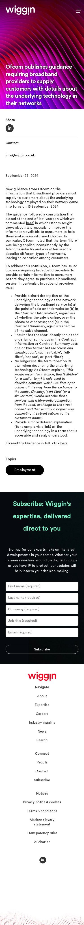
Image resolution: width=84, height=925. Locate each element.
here (29, 223)
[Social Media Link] (42, 860)
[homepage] (42, 676)
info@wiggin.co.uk (20, 155)
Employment (24, 470)
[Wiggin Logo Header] (20, 10)
